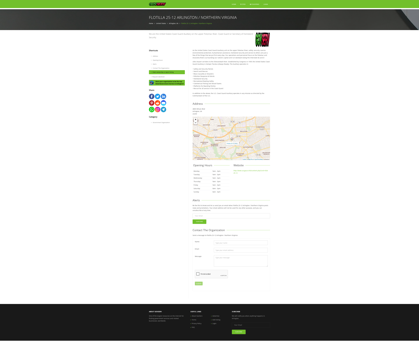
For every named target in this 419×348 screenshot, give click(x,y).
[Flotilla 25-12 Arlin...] (232, 139)
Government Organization (161, 122)
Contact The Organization (160, 68)
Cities (243, 4)
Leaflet (244, 159)
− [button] (195, 122)
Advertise (215, 316)
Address (155, 56)
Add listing (216, 320)
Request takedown (158, 77)
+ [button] (195, 119)
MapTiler (250, 159)
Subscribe (199, 221)
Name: (197, 242)
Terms (194, 320)
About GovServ (197, 316)
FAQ (193, 327)
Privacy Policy (196, 323)
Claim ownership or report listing (163, 72)
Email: (197, 249)
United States (161, 23)
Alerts (154, 64)
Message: (198, 256)
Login (266, 4)
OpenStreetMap (258, 159)
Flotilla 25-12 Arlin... (233, 143)
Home (234, 4)
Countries (255, 4)
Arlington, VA (173, 23)
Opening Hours (157, 60)
